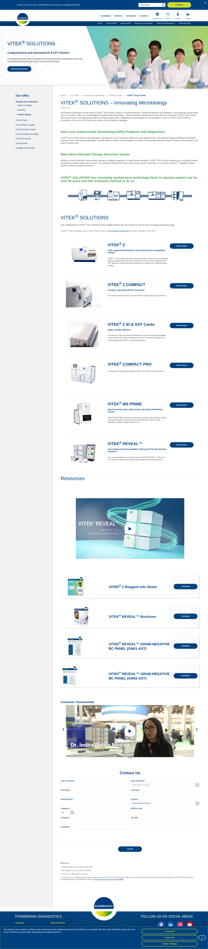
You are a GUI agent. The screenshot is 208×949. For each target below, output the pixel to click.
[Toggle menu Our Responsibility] (176, 23)
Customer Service (23, 139)
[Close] (202, 937)
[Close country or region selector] (205, 2)
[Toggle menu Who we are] (192, 23)
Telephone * (65, 808)
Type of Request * (138, 781)
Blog (100, 23)
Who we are (185, 23)
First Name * (66, 790)
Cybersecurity (22, 143)
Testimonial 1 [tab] (128, 757)
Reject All (169, 938)
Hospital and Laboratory (27, 102)
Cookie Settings (169, 944)
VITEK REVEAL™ (125, 443)
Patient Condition (24, 105)
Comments (65, 827)
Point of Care (21, 120)
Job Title (134, 818)
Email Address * (67, 799)
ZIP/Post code (136, 808)
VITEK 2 (116, 245)
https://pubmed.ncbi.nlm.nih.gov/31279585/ (109, 879)
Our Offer (125, 23)
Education (111, 23)
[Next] (197, 729)
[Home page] (22, 18)
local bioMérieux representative (119, 231)
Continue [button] (179, 5)
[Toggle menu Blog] (103, 23)
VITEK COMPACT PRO (130, 364)
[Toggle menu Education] (118, 23)
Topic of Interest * (68, 781)
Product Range (24, 114)
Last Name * (136, 790)
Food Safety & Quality (25, 125)
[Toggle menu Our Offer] (132, 23)
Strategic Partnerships (25, 148)
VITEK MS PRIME (125, 404)
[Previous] (63, 729)
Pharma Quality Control (26, 129)
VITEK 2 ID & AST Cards (131, 324)
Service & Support (143, 23)
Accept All (169, 931)
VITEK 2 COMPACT (126, 284)
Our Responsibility (166, 23)
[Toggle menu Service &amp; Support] (154, 23)
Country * (135, 799)
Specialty (21, 110)
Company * (65, 818)
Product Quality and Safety (27, 134)
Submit (130, 849)
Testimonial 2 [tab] (131, 757)
